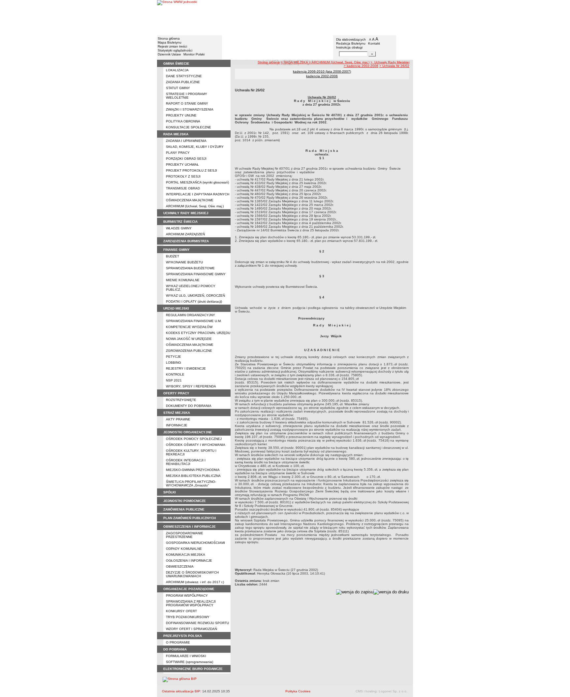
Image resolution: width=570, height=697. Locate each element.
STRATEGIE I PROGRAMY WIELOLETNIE (186, 95)
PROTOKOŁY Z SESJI (183, 176)
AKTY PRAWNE (178, 419)
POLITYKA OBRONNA (183, 121)
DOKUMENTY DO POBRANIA (188, 406)
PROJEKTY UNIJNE (181, 115)
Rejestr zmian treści (172, 46)
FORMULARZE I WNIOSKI (186, 656)
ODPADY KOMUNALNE (184, 548)
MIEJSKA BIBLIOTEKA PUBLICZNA (193, 476)
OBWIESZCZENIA (180, 566)
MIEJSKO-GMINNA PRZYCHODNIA (193, 470)
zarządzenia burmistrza (186, 241)
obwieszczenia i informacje (189, 526)
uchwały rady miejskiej (185, 213)
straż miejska (176, 413)
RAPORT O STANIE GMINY (187, 103)
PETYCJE (173, 356)
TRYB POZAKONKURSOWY (187, 617)
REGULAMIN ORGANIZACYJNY (190, 315)
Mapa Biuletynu (169, 42)
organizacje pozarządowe (188, 589)
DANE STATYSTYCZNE (184, 76)
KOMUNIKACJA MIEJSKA (185, 554)
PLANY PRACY (178, 152)
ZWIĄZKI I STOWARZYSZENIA (189, 109)
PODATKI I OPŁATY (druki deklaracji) (194, 301)
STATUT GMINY (178, 88)
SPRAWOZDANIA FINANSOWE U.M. (194, 321)
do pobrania (175, 649)
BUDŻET (172, 256)
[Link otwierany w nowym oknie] (177, 17)
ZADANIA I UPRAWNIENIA (186, 141)
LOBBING (173, 362)
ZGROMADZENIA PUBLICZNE (189, 350)
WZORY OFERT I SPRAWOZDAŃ (191, 629)
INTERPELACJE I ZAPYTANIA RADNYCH (197, 194)
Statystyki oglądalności (175, 50)
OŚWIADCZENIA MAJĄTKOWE (189, 200)
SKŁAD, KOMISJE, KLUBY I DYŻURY (195, 147)
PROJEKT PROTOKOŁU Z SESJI (191, 170)
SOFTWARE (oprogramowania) (189, 662)
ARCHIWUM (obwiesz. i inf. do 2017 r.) (195, 582)
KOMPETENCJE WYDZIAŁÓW (189, 327)
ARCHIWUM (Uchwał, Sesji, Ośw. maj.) (195, 206)
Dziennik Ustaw (169, 54)
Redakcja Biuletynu (350, 43)
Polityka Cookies (297, 691)
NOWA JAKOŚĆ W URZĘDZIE (189, 339)
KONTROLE (175, 374)
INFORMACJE (176, 425)
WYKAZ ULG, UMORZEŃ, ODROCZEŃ (195, 295)
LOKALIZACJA (177, 70)
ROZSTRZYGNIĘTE (181, 400)
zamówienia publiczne (184, 509)
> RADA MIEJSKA (295, 62)
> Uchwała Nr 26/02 (394, 66)
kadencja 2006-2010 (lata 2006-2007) (322, 71)
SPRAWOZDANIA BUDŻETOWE (190, 268)
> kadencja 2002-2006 (361, 66)
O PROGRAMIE (178, 642)
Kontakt (374, 43)
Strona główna (169, 38)
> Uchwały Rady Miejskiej (389, 62)
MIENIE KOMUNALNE (183, 280)
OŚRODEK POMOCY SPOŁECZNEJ (194, 439)
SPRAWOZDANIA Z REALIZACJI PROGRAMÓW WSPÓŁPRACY (191, 603)
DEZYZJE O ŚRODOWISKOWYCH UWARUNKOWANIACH (192, 574)
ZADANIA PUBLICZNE (183, 82)
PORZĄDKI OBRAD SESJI (186, 158)
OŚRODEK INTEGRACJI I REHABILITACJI (186, 462)
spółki (169, 492)
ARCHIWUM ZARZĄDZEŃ (185, 234)
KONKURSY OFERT (181, 611)
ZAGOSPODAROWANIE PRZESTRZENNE (184, 535)
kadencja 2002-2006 (322, 76)
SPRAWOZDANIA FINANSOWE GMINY (196, 274)
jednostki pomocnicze (184, 501)
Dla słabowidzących (351, 39)
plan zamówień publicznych (189, 518)
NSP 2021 (174, 380)
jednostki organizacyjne (187, 432)
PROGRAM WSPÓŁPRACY (187, 595)
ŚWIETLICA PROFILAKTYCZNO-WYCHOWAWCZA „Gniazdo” (191, 483)
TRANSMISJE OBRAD (183, 188)
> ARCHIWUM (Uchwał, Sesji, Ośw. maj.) (339, 62)
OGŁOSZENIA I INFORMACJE (189, 560)
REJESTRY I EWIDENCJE (186, 368)
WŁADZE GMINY (179, 228)
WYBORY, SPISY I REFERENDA (191, 386)
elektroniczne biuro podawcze (193, 669)
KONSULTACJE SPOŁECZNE (188, 127)
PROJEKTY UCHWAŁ (182, 164)
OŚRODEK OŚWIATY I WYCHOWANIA (195, 445)
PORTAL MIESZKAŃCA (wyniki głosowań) (197, 182)
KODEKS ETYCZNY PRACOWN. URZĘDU (198, 333)
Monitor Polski (194, 54)
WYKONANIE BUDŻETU (184, 262)
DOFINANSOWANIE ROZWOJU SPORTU (197, 623)
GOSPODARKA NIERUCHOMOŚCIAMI (195, 543)
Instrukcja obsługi (349, 47)
